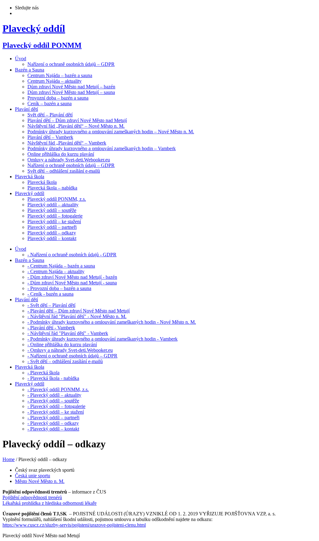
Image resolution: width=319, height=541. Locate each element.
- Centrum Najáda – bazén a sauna (61, 265)
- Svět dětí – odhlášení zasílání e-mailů (65, 361)
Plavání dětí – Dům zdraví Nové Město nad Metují (77, 120)
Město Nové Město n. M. (39, 481)
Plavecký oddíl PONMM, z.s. (56, 199)
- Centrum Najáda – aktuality (55, 271)
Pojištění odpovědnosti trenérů (32, 497)
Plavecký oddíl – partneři (52, 227)
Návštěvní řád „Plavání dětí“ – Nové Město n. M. (76, 126)
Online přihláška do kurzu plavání (60, 154)
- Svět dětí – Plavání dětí (51, 305)
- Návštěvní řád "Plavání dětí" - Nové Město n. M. (76, 316)
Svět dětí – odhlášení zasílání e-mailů (63, 171)
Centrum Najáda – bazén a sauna (59, 75)
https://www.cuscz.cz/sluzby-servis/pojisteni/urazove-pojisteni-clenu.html (74, 525)
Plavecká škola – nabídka (52, 187)
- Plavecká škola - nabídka (53, 378)
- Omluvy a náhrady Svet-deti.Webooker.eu (70, 350)
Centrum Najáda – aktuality (54, 81)
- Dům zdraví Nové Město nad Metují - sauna (72, 282)
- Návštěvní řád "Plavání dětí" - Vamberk (67, 333)
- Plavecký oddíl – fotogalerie (56, 406)
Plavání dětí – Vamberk (50, 137)
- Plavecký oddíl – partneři (53, 417)
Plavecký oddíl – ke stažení (54, 221)
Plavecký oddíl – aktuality (53, 204)
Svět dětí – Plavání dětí (50, 114)
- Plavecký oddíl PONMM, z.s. (58, 389)
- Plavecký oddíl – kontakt (53, 428)
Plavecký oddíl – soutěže (51, 210)
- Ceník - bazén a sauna (50, 294)
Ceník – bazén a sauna (49, 103)
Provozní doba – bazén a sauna (57, 98)
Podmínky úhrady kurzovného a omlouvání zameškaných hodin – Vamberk (101, 148)
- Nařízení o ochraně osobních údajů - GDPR (72, 254)
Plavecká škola (42, 182)
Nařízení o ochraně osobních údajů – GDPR (71, 64)
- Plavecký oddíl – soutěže (53, 400)
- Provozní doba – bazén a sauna (59, 288)
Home (8, 459)
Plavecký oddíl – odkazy (51, 232)
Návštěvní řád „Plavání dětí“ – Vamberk (66, 142)
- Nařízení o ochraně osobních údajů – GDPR (72, 355)
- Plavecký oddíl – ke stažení (55, 412)
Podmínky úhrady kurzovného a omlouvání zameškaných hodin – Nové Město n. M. (110, 131)
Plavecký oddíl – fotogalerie (55, 216)
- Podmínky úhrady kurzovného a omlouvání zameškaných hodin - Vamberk (102, 339)
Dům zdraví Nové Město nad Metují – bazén (71, 86)
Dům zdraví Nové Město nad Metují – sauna (71, 92)
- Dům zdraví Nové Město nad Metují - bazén (72, 277)
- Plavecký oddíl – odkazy (53, 423)
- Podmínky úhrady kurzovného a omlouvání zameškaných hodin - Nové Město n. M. (111, 322)
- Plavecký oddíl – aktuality (54, 395)
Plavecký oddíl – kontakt (51, 238)
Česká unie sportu (32, 475)
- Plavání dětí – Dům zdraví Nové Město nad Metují (78, 310)
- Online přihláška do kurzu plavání (62, 344)
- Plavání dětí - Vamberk (51, 327)
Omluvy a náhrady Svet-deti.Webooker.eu (68, 159)
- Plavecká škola (43, 372)
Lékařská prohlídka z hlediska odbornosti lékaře (49, 503)
